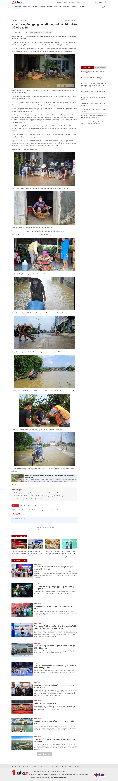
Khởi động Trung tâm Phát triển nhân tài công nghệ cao (35, 553)
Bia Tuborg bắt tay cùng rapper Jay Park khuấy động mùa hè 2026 (54, 587)
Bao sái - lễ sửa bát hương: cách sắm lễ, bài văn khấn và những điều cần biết (93, 122)
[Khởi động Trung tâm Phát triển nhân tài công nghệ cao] (35, 544)
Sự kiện (82, 6)
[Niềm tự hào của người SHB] (22, 707)
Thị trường (26, 6)
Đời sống (18, 6)
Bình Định (59, 510)
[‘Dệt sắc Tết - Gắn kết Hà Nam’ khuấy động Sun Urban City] (22, 743)
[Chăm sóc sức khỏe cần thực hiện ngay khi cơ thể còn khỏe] (52, 544)
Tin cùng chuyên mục (20, 560)
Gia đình (42, 6)
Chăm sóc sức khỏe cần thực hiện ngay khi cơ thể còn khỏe (52, 553)
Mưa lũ (21, 510)
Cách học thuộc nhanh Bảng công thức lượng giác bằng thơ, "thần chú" (92, 78)
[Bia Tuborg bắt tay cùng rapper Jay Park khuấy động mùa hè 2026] (22, 590)
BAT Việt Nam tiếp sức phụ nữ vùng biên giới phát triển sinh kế (53, 568)
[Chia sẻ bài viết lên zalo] (16, 32)
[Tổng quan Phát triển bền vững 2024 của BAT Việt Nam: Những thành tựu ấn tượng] (22, 630)
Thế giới (34, 6)
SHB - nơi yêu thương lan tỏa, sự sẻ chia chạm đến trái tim (54, 686)
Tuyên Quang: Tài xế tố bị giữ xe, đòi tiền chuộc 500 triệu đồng (54, 647)
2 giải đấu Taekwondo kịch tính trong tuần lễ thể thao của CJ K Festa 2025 (55, 666)
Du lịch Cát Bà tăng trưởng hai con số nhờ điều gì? (54, 722)
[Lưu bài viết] (26, 32)
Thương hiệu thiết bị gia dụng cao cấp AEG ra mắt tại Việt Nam (18, 553)
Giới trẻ (49, 6)
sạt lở (51, 510)
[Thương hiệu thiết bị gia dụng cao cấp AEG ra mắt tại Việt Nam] (19, 544)
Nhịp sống (24, 20)
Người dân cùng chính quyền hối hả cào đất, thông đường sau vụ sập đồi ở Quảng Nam (49, 476)
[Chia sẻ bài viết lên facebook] (12, 32)
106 (86, 99)
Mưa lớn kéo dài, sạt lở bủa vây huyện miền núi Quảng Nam (32, 499)
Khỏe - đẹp (57, 6)
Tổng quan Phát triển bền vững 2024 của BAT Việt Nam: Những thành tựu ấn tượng (55, 627)
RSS (105, 6)
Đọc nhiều (87, 68)
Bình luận (15, 505)
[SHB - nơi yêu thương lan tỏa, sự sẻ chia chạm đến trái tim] (22, 689)
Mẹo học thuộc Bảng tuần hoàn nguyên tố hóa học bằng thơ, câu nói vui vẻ (93, 116)
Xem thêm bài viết (44, 754)
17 (102, 79)
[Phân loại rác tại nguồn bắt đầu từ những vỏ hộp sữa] (22, 610)
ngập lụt (43, 510)
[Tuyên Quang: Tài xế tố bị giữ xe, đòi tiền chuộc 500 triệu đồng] (22, 650)
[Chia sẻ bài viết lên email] (19, 32)
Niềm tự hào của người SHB (46, 703)
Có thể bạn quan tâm (20, 536)
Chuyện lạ (66, 6)
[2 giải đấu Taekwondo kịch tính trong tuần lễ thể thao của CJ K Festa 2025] (22, 669)
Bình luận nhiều (100, 68)
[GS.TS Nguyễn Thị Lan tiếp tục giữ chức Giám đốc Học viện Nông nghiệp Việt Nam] (69, 544)
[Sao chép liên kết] (23, 32)
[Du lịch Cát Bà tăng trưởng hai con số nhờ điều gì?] (22, 725)
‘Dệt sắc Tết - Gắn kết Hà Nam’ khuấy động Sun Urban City (54, 740)
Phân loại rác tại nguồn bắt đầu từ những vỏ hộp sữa (55, 607)
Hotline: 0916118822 (76, 2)
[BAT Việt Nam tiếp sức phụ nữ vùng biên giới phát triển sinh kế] (22, 571)
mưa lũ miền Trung (32, 510)
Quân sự (74, 6)
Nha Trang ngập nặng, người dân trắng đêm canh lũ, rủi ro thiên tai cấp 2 (36, 493)
